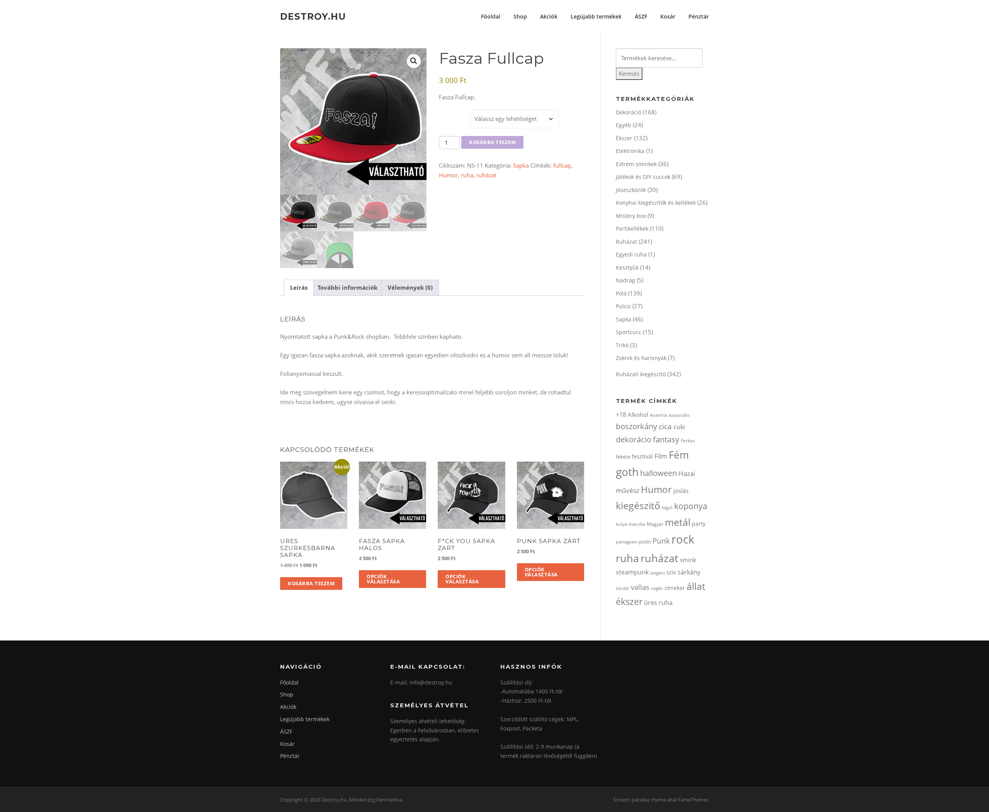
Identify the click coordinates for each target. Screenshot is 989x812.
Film (660, 456)
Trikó (622, 345)
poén (645, 541)
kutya (621, 524)
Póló (621, 293)
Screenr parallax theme (639, 799)
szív (671, 572)
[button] (414, 61)
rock (682, 539)
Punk (661, 540)
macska (637, 524)
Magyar (655, 524)
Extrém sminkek (636, 164)
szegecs (657, 573)
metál (677, 521)
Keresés (629, 73)
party (698, 523)
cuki (679, 427)
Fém (679, 455)
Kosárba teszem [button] (311, 583)
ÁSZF (641, 16)
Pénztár (698, 16)
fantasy (666, 439)
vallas (640, 587)
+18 (621, 414)
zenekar (674, 587)
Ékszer (624, 138)
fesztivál (642, 456)
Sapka (521, 165)
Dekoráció (628, 112)
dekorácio (633, 439)
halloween (658, 473)
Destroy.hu (313, 16)
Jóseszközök (631, 190)
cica (665, 426)
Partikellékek (632, 228)
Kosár (667, 16)
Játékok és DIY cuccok (643, 176)
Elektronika (630, 151)
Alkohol (638, 414)
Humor (448, 175)
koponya (690, 505)
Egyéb (623, 125)
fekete (623, 456)
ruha (467, 175)
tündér (622, 588)
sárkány (689, 572)
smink (688, 560)
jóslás (680, 490)
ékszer (629, 601)
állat (696, 586)
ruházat (486, 175)
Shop (520, 16)
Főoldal (490, 16)
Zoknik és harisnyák (641, 358)
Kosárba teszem (492, 142)
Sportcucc (628, 332)
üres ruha (658, 602)
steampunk (632, 572)
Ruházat (626, 241)
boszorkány (636, 426)
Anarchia (658, 415)
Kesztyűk (627, 267)
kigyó (667, 507)
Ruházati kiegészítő (641, 374)
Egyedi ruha (631, 254)
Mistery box (631, 215)
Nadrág (625, 280)
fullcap (562, 165)
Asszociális (679, 415)
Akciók (548, 16)
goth (627, 472)
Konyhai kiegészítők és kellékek (656, 202)
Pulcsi (623, 306)
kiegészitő (638, 505)
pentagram (626, 542)
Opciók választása (383, 579)
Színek (450, 113)
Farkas (688, 440)
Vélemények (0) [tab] (410, 287)
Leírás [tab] (299, 287)
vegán (657, 588)
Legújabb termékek (596, 16)
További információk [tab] (347, 287)
